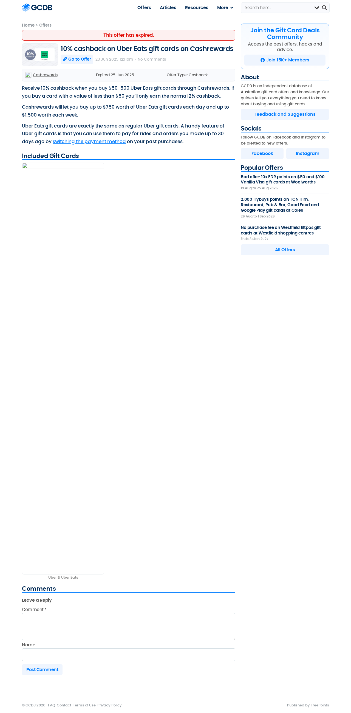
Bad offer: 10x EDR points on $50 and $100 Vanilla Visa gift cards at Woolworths (283, 179)
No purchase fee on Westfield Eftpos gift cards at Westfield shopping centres (281, 230)
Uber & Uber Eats (63, 577)
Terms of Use (84, 705)
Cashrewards (45, 75)
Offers (144, 7)
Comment (34, 609)
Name (28, 645)
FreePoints (320, 705)
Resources (196, 7)
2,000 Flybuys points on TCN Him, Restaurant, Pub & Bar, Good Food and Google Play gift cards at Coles (280, 204)
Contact (64, 705)
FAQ (51, 705)
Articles (168, 7)
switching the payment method (89, 141)
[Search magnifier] (324, 8)
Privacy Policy (109, 705)
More (222, 7)
